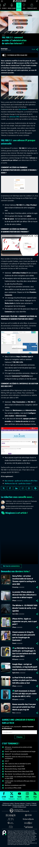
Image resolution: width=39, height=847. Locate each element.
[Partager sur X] (3, 488)
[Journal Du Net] (11, 819)
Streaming (15, 587)
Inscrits (27, 797)
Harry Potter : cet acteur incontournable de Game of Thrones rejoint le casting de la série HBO (24, 580)
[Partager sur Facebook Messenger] (22, 488)
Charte (27, 805)
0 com (33, 49)
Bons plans (12, 8)
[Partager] (37, 49)
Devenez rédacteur (20, 803)
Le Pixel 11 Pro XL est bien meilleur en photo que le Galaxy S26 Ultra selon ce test (24, 680)
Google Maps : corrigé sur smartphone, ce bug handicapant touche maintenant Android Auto (24, 667)
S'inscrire (19, 737)
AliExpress (15, 659)
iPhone (14, 600)
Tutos (19, 8)
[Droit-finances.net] (11, 823)
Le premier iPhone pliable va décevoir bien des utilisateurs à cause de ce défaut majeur (24, 594)
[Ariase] (28, 827)
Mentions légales (6, 805)
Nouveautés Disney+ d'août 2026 (15, 769)
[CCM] (28, 815)
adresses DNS (14, 116)
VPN (24, 8)
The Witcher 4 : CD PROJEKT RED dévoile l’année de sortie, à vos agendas (24, 608)
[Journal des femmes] (11, 815)
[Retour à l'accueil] (19, 1)
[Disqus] (19, 540)
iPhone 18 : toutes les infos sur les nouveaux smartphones (18, 757)
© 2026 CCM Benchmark (19, 807)
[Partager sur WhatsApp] (29, 488)
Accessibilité (33, 805)
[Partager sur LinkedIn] (16, 488)
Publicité (34, 803)
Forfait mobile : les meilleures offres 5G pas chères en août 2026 (20, 777)
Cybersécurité (32, 8)
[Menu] (2, 1)
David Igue (4, 48)
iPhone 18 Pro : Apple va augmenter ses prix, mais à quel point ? (24, 621)
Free (13, 713)
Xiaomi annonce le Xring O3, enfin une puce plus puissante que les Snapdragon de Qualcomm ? (23, 636)
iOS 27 (7, 761)
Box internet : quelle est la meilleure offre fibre (21, 480)
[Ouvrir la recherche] (37, 1)
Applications (15, 673)
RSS (35, 797)
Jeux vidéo (15, 614)
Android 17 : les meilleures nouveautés (16, 754)
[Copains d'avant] (28, 823)
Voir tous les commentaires (11, 566)
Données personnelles (18, 805)
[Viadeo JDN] (11, 827)
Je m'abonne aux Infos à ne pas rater (17, 55)
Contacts (28, 803)
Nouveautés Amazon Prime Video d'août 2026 (19, 771)
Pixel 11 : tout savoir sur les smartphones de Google (20, 751)
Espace (4, 8)
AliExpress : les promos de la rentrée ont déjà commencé (18, 748)
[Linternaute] (28, 819)
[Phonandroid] (4, 832)
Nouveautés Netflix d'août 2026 (14, 766)
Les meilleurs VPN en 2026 (13, 788)
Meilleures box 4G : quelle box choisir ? (18, 483)
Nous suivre (35, 488)
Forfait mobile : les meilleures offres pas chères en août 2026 (20, 782)
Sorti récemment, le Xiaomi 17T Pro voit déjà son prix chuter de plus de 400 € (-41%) (24, 693)
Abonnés (19, 797)
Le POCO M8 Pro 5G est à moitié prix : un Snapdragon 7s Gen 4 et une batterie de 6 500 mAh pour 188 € (24, 652)
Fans (4, 797)
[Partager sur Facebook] (10, 488)
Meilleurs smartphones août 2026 (15, 785)
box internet (23, 109)
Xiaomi (14, 643)
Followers (12, 797)
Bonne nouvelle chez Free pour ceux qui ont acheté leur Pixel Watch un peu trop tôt (24, 707)
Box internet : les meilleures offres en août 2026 (19, 774)
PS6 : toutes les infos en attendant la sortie (18, 764)
